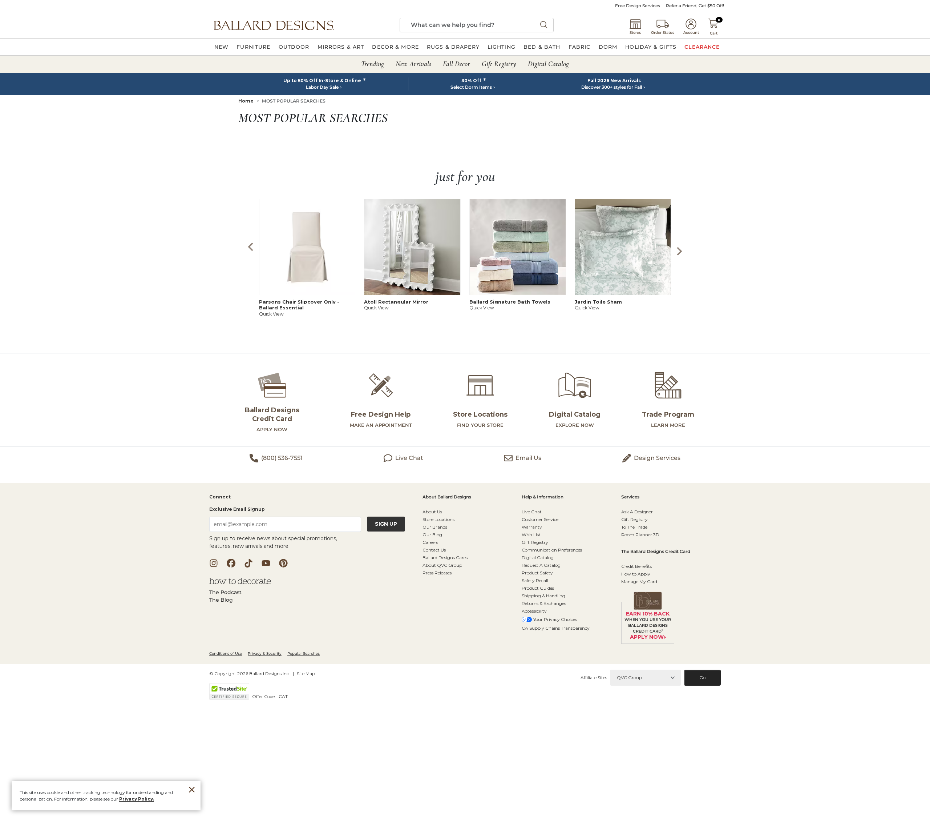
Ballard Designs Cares (445, 557)
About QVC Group (442, 565)
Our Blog (432, 534)
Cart (713, 33)
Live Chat (532, 511)
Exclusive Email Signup (237, 509)
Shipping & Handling (543, 595)
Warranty (532, 527)
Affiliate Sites (594, 677)
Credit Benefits (636, 566)
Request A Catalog (541, 565)
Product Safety (537, 573)
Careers (430, 542)
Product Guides (538, 588)
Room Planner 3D (640, 534)
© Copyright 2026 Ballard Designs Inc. (249, 673)
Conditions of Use (225, 653)
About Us (432, 511)
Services (630, 497)
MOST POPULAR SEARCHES (294, 101)
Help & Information (542, 497)
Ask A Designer (637, 511)
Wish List (531, 534)
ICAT (283, 696)
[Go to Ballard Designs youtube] (266, 563)
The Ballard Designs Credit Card (655, 551)
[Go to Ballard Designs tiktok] (248, 563)
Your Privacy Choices (555, 619)
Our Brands (434, 527)
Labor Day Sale (322, 87)
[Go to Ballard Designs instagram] (213, 563)
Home (246, 101)
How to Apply (635, 574)
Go (702, 677)
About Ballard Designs (446, 497)
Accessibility (534, 611)
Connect (220, 497)
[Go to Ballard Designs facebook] (231, 563)
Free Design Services (637, 6)
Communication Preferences (552, 550)
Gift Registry (535, 542)
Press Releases (437, 573)
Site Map (306, 673)
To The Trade (634, 527)
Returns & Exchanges (544, 603)
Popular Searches (303, 653)
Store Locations (438, 519)
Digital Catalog (538, 557)
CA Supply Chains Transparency (556, 628)
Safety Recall (535, 580)
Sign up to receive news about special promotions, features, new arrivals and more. (273, 542)
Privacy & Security (265, 653)
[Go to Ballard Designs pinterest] (283, 563)
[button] (274, 25)
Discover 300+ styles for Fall (611, 87)
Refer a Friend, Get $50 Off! (695, 6)
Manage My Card (639, 581)
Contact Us (434, 550)
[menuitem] (221, 47)
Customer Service (540, 519)
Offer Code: (264, 696)
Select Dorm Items (471, 87)
